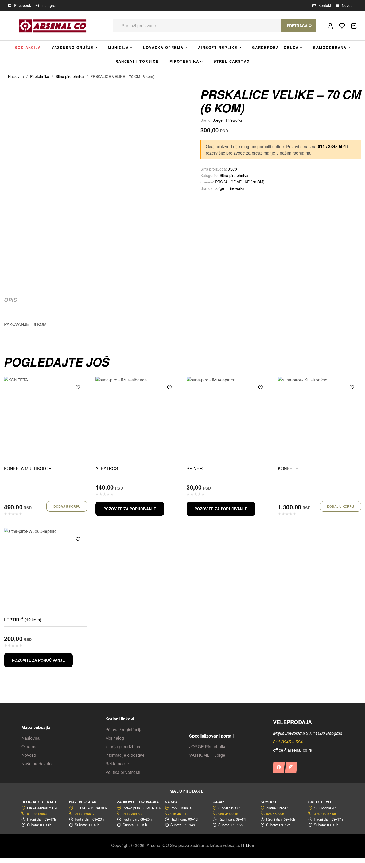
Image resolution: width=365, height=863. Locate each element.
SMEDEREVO (319, 801)
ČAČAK (219, 801)
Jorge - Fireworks (228, 120)
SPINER (195, 468)
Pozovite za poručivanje (129, 508)
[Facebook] (279, 767)
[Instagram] (291, 767)
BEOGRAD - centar (38, 801)
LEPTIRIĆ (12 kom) (22, 620)
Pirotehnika (39, 76)
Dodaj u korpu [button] (66, 506)
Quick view (78, 399)
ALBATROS (106, 468)
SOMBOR (268, 801)
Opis (10, 300)
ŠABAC (171, 801)
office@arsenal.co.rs (292, 750)
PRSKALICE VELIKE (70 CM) (240, 181)
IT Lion (247, 845)
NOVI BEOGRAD (82, 801)
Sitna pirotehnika (70, 76)
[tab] (10, 300)
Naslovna (16, 76)
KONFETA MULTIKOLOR (28, 468)
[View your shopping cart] (354, 26)
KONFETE (288, 468)
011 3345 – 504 (288, 742)
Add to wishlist (78, 387)
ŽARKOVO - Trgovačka (138, 801)
